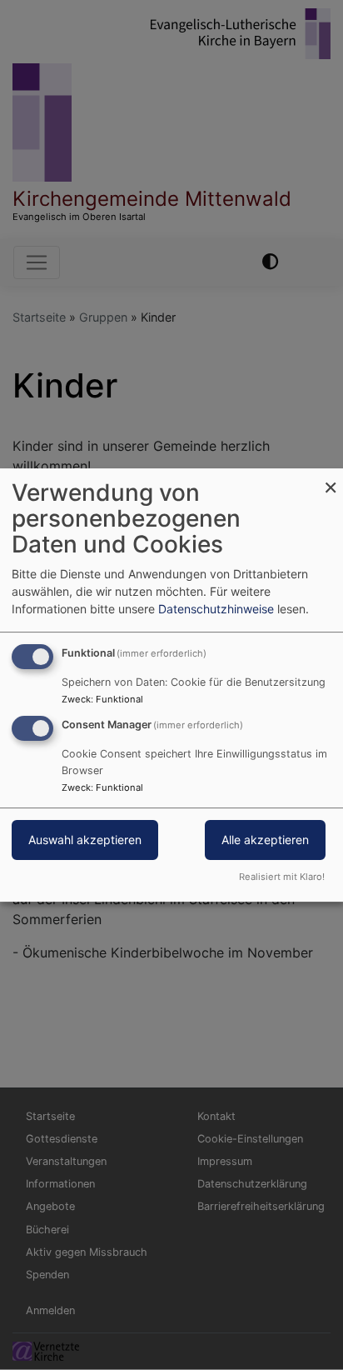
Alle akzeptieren (265, 839)
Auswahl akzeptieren (85, 839)
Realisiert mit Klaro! (282, 876)
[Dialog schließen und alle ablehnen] (330, 478)
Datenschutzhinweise (216, 609)
